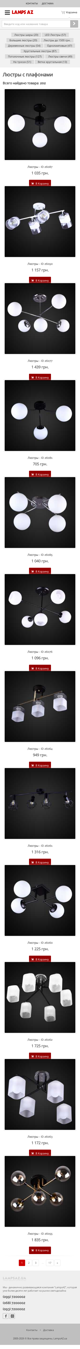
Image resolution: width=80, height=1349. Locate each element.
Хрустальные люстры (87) (40, 51)
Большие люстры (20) (23, 40)
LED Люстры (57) (55, 35)
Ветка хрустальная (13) (52, 62)
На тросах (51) (22, 62)
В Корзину (42, 183)
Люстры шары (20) (26, 35)
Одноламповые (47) (59, 45)
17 (49, 1263)
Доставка (48, 3)
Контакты (32, 3)
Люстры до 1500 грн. (57, 40)
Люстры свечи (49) (60, 56)
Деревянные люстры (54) (24, 45)
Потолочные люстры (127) (24, 56)
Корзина (71, 12)
